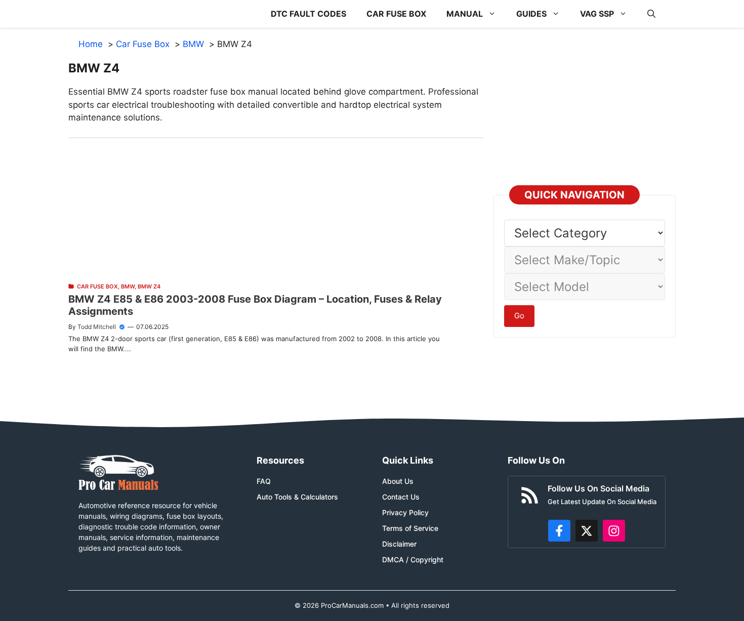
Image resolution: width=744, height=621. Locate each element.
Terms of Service (410, 528)
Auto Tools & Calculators (297, 496)
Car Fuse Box (97, 286)
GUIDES (531, 14)
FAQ (264, 481)
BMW (128, 286)
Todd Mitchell (96, 326)
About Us (398, 481)
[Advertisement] (275, 209)
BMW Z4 (149, 286)
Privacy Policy (405, 512)
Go (519, 315)
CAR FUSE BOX (396, 14)
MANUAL (464, 14)
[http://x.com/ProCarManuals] (586, 531)
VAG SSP (597, 14)
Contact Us (401, 496)
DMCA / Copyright (412, 559)
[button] (651, 14)
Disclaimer (399, 544)
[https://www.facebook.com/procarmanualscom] (559, 531)
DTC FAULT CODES (308, 14)
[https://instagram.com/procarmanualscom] (614, 531)
